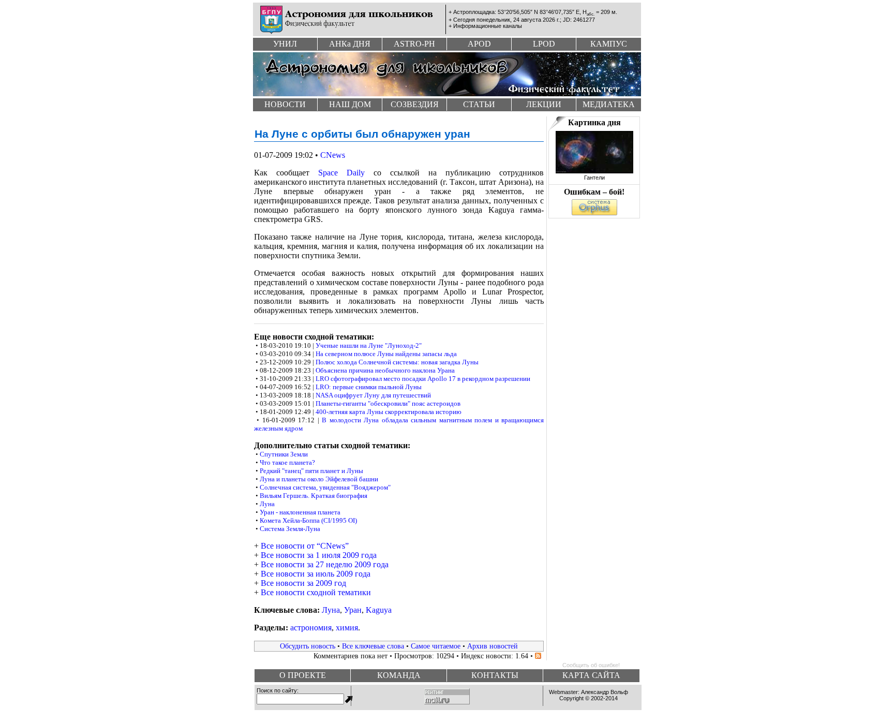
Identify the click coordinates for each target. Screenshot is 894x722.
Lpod (544, 43)
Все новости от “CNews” (305, 545)
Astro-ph (414, 43)
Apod (479, 43)
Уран (353, 610)
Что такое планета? (287, 462)
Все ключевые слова (373, 646)
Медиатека (609, 104)
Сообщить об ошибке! (591, 665)
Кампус (608, 43)
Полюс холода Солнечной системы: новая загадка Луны (397, 362)
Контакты (494, 675)
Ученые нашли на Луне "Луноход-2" (369, 345)
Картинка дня (594, 122)
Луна (267, 504)
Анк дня (349, 43)
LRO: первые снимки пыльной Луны (369, 387)
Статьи (479, 104)
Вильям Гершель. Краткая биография (313, 495)
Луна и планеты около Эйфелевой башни (319, 479)
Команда (399, 675)
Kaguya (379, 610)
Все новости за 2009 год (303, 583)
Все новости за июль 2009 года (315, 573)
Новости (285, 104)
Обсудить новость (307, 646)
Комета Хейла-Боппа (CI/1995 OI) (308, 520)
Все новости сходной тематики (316, 592)
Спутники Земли (284, 454)
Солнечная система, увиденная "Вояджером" (325, 487)
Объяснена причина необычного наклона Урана (385, 370)
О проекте (302, 675)
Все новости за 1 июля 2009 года (319, 555)
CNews (332, 155)
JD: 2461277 (579, 20)
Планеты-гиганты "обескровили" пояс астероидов (388, 403)
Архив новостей (492, 646)
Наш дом (350, 104)
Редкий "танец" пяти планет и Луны (311, 471)
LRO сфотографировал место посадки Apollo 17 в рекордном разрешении (423, 378)
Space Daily (341, 172)
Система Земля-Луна (290, 529)
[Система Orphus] (594, 212)
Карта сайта (591, 675)
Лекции (543, 104)
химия (347, 627)
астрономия (311, 627)
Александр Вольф (604, 692)
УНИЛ (285, 43)
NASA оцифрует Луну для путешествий (373, 395)
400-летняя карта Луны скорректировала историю (388, 412)
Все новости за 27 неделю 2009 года (325, 564)
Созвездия (415, 104)
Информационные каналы (487, 26)
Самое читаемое (435, 646)
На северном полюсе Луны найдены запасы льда (386, 354)
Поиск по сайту (277, 690)
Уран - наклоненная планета (300, 512)
